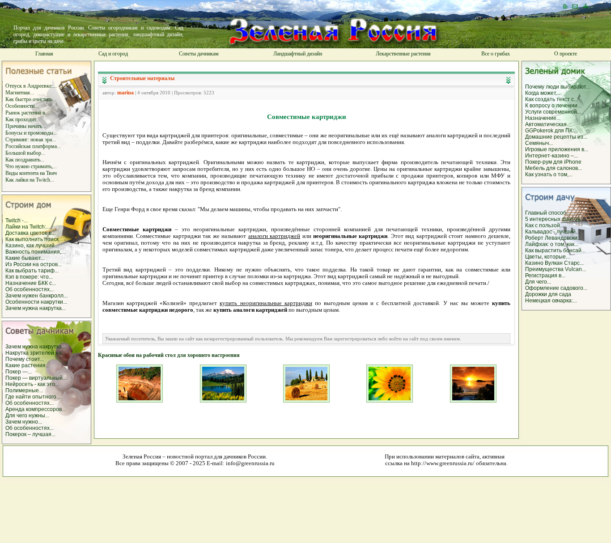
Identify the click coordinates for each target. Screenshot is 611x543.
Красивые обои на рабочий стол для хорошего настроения (169, 355)
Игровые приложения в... (556, 149)
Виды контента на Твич (31, 173)
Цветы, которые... (547, 257)
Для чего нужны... (27, 415)
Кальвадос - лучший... (552, 232)
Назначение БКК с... (30, 283)
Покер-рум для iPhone (553, 162)
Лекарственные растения (403, 54)
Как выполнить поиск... (34, 239)
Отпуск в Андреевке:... (31, 86)
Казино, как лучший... (32, 245)
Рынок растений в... (27, 113)
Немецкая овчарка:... (551, 300)
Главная (44, 54)
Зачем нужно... (23, 422)
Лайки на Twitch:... (27, 227)
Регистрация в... (545, 275)
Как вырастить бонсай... (555, 250)
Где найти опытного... (32, 397)
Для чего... (538, 282)
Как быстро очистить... (30, 99)
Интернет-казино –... (551, 156)
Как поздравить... (24, 160)
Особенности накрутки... (36, 302)
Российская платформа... (33, 146)
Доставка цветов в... (30, 233)
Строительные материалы (142, 78)
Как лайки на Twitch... (29, 180)
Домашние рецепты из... (556, 137)
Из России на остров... (33, 264)
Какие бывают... (25, 258)
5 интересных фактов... (554, 219)
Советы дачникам (199, 54)
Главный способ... (547, 213)
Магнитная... (19, 92)
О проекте (565, 54)
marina (125, 92)
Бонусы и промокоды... (31, 133)
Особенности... (21, 106)
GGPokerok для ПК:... (551, 130)
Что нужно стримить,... (31, 166)
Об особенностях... (29, 289)
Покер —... (18, 372)
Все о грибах (495, 54)
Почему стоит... (24, 359)
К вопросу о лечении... (553, 105)
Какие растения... (27, 365)
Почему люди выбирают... (557, 87)
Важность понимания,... (35, 252)
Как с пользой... (544, 225)
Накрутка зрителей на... (35, 353)
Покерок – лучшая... (30, 434)
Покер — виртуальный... (36, 378)
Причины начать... (25, 126)
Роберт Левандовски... (553, 238)
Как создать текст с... (551, 99)
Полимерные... (24, 390)
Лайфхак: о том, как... (551, 244)
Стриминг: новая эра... (30, 139)
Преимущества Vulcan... (555, 269)
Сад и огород (113, 54)
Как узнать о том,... (549, 174)
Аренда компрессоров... (35, 409)
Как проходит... (22, 119)
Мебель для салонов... (553, 168)
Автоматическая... (548, 124)
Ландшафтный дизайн (297, 54)
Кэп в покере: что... (29, 277)
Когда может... (542, 93)
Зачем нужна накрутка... (35, 308)
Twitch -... (16, 220)
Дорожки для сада (548, 294)
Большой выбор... (25, 153)
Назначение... (542, 118)
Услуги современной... (553, 112)
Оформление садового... (556, 288)
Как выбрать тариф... (32, 270)
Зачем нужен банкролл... (36, 296)
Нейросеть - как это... (32, 384)
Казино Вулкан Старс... (554, 263)
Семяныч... (539, 143)
